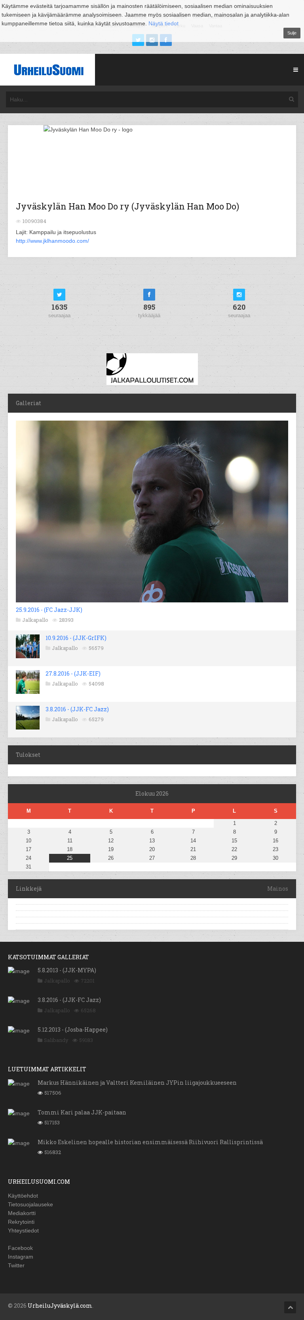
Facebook (20, 1248)
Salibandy (56, 1040)
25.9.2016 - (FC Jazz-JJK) (49, 609)
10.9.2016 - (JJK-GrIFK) (76, 638)
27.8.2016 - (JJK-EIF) (73, 673)
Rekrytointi (21, 1222)
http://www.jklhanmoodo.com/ (52, 241)
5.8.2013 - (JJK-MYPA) (67, 970)
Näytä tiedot (163, 23)
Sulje (291, 32)
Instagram (20, 1256)
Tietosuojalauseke (30, 1204)
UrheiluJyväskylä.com (60, 1305)
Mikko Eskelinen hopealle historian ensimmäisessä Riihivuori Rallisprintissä (150, 1142)
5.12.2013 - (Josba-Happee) (73, 1029)
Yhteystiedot (23, 1230)
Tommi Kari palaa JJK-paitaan (82, 1112)
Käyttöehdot (23, 1195)
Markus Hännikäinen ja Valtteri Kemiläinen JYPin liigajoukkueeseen (137, 1082)
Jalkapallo (35, 619)
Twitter (16, 1265)
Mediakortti (22, 1213)
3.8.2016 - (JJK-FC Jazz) (77, 709)
